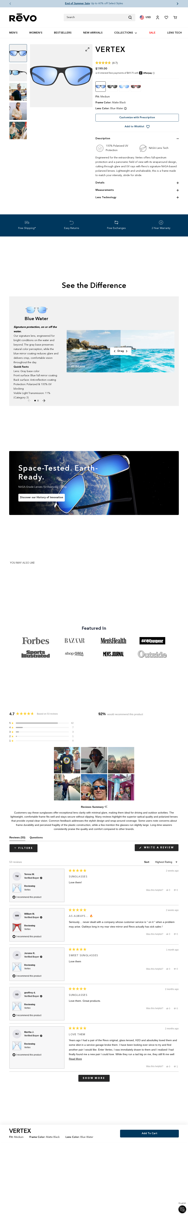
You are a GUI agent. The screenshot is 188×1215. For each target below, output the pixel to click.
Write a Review (160, 848)
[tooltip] (105, 807)
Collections (123, 32)
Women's (35, 32)
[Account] (157, 17)
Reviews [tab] (17, 838)
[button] (7, 3)
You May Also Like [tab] (22, 563)
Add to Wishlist (134, 126)
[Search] (131, 17)
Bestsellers (62, 32)
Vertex (27, 889)
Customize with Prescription (137, 117)
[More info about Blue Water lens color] (125, 108)
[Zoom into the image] (61, 75)
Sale (152, 32)
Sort (147, 861)
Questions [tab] (36, 838)
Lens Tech (174, 32)
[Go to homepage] (23, 17)
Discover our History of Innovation (41, 497)
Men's (13, 32)
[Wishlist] (166, 17)
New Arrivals (92, 32)
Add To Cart (149, 1133)
